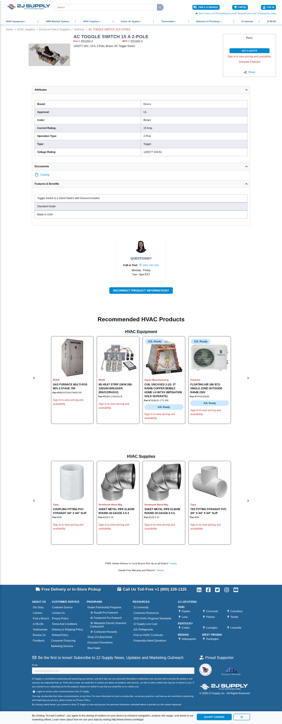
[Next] (248, 380)
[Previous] (34, 380)
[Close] (241, 717)
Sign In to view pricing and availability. (249, 56)
